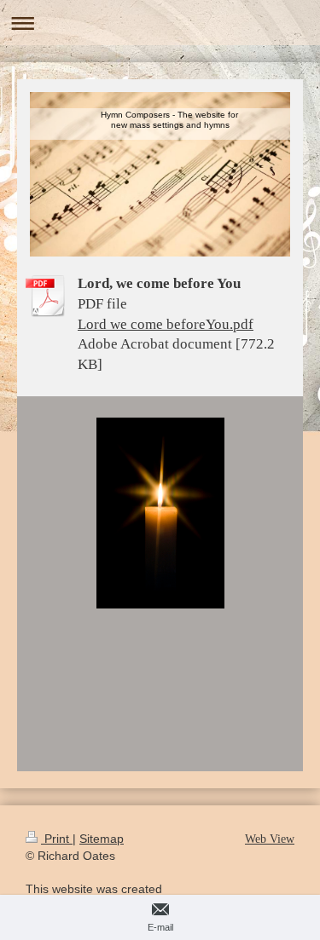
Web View (269, 839)
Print (57, 838)
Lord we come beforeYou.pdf (165, 324)
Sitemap (101, 838)
